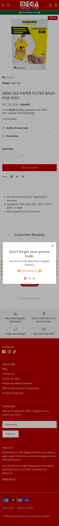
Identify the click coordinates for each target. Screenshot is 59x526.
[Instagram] (29, 278)
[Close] (52, 246)
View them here (29, 270)
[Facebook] (25, 278)
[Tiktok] (34, 278)
